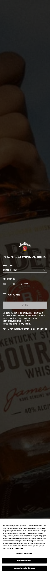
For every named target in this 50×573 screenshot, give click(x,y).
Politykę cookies (24, 324)
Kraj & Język (8, 266)
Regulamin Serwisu (15, 321)
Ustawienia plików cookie (24, 553)
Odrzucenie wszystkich (24, 561)
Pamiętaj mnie (14, 295)
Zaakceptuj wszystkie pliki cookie (24, 568)
